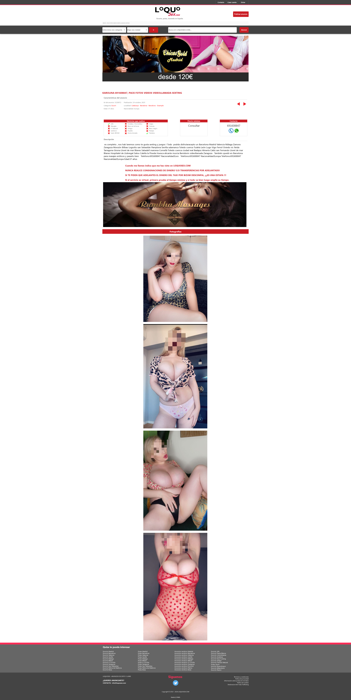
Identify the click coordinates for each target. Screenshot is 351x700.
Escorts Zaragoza (109, 664)
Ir (153, 30)
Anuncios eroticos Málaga (183, 659)
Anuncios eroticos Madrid (183, 651)
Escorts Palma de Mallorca (112, 668)
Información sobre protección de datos (236, 681)
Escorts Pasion (216, 670)
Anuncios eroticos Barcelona (184, 653)
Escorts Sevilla (108, 657)
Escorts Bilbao (108, 660)
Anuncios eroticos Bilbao (183, 660)
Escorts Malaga (108, 659)
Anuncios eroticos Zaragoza (184, 664)
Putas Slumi (215, 664)
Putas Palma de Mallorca (146, 668)
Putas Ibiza (142, 670)
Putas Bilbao (142, 660)
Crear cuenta (232, 2)
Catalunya (135, 105)
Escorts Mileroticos (218, 668)
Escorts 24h (215, 651)
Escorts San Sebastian (111, 666)
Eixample (160, 105)
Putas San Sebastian (145, 666)
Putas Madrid (143, 651)
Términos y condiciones (241, 677)
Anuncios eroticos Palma (183, 668)
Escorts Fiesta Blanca (218, 653)
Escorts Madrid (108, 651)
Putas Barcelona (143, 653)
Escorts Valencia (108, 655)
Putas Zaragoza (143, 664)
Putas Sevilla (142, 657)
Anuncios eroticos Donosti (184, 666)
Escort (114, 105)
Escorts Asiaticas (217, 657)
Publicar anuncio (240, 14)
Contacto (221, 2)
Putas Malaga (143, 659)
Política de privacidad (242, 679)
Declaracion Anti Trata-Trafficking (238, 684)
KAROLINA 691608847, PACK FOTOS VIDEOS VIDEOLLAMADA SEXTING (142, 92)
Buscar (244, 30)
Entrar (243, 2)
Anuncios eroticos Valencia (184, 655)
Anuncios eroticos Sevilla (183, 657)
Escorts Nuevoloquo (218, 666)
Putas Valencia (143, 655)
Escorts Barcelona (109, 653)
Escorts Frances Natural (219, 662)
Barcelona (143, 105)
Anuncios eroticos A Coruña (184, 662)
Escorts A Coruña (109, 662)
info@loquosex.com (119, 683)
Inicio (104, 23)
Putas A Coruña (143, 662)
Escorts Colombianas (218, 655)
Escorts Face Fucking (218, 659)
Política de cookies (243, 683)
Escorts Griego (216, 660)
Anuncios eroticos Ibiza (182, 670)
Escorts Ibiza (107, 670)
